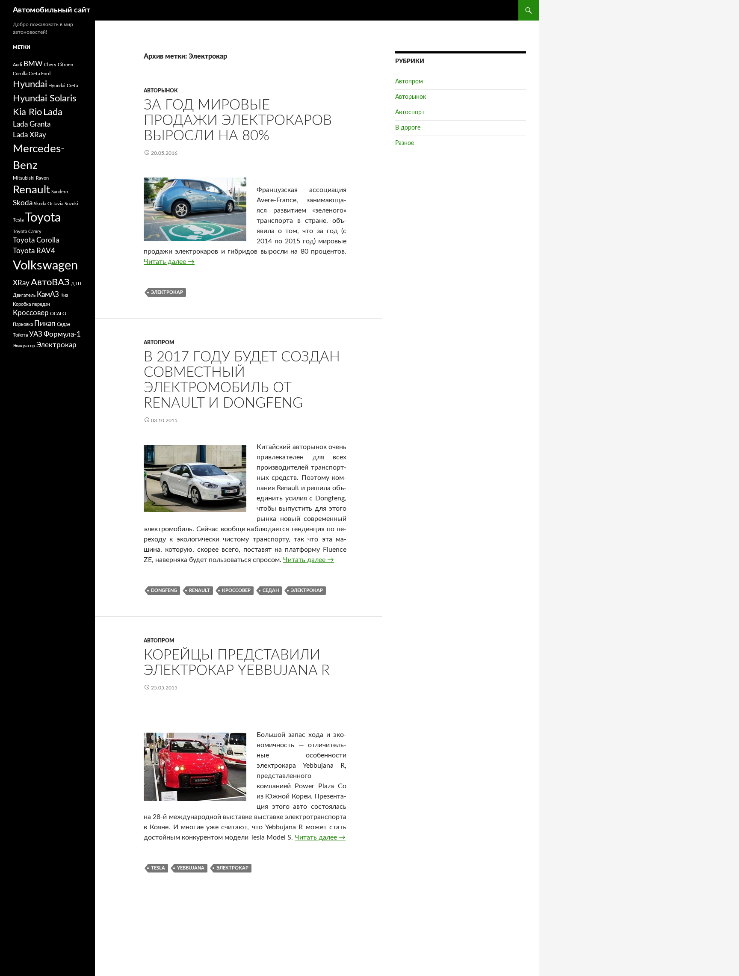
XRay (21, 283)
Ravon (42, 178)
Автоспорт (410, 112)
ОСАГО (58, 313)
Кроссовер (236, 590)
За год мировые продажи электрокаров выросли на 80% (238, 120)
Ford (45, 73)
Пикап (45, 323)
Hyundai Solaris (45, 98)
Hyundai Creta (63, 85)
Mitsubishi (24, 178)
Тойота (20, 335)
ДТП (76, 283)
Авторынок (161, 90)
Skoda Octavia (48, 203)
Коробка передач (31, 304)
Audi (17, 64)
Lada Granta (31, 124)
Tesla (158, 868)
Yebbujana (190, 868)
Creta (34, 73)
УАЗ (35, 334)
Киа (64, 295)
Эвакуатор (24, 345)
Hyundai (30, 84)
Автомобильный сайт (51, 10)
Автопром (159, 342)
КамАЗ (48, 294)
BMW (33, 64)
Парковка (23, 324)
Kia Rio (27, 112)
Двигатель (24, 295)
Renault (199, 590)
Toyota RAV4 (34, 251)
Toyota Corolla (36, 240)
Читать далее (169, 261)
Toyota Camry (27, 231)
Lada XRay (29, 135)
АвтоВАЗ (50, 282)
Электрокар (167, 292)
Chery (50, 64)
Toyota (43, 217)
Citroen (65, 64)
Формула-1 (62, 334)
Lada (52, 112)
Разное (404, 143)
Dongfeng (164, 590)
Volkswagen (45, 265)
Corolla (20, 73)
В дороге (407, 128)
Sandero (59, 191)
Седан (271, 590)
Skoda (23, 203)
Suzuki (71, 203)
